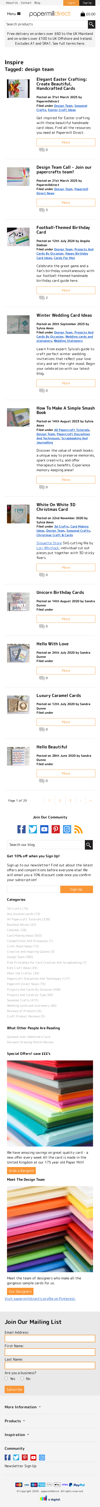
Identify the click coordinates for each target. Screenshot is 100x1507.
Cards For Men (64, 258)
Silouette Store (49, 543)
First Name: (14, 1345)
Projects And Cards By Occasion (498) (34, 989)
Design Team (63, 106)
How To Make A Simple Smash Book (66, 410)
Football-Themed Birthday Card (63, 230)
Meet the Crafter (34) (23, 973)
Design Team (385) (20, 957)
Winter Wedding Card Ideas (64, 315)
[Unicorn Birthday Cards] (18, 601)
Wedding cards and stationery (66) (32, 1005)
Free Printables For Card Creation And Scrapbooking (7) (47, 962)
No (28, 1378)
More (66, 142)
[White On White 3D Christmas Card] (18, 514)
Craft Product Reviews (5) (26, 1016)
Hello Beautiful (52, 747)
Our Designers (20, 1291)
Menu (12, 13)
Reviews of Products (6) (24, 1011)
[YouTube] (45, 829)
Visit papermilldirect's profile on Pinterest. (40, 1298)
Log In (71, 3)
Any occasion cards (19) (23, 914)
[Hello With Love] (18, 653)
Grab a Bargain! (21, 1170)
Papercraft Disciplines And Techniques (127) (38, 978)
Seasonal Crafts (78, 530)
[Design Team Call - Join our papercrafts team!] (18, 176)
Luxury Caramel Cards (59, 695)
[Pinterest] (57, 829)
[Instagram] (67, 829)
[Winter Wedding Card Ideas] (18, 324)
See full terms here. (69, 43)
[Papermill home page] (50, 13)
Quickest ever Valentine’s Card (28, 1037)
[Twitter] (34, 829)
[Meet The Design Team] (50, 1229)
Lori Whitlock (48, 547)
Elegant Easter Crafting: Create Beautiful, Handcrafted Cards (62, 83)
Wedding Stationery (68, 341)
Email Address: (17, 1332)
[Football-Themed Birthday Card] (18, 237)
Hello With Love (53, 644)
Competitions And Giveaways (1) (30, 941)
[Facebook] (22, 829)
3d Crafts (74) (17, 908)
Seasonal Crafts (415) (22, 1000)
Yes (12, 1378)
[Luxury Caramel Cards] (18, 704)
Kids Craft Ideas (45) (22, 968)
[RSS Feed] (78, 829)
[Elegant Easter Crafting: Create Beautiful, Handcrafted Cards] (18, 88)
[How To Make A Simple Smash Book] (18, 417)
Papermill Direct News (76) (26, 984)
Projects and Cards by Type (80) (30, 995)
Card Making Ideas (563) (24, 935)
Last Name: (14, 1359)
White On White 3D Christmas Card (56, 507)
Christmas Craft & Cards (55, 535)
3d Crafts (61, 526)
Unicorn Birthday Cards (60, 592)
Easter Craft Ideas (62, 110)
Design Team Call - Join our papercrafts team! (64, 169)
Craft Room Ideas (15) (23, 946)
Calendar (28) (17, 930)
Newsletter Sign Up (21, 1465)
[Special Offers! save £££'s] (50, 1103)
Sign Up (87, 3)
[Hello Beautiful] (18, 756)
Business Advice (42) (21, 924)
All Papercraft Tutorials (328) (28, 919)
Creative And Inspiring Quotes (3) (31, 951)
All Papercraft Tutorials (71, 430)
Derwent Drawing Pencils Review (30, 1042)
